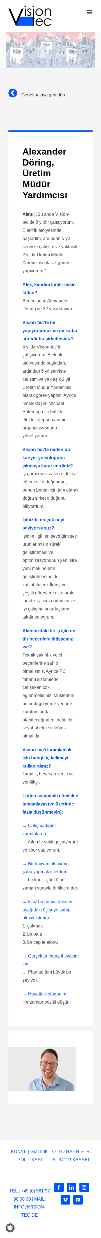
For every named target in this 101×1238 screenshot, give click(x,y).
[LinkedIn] (71, 1187)
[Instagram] (84, 1187)
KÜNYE (19, 1151)
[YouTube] (78, 1200)
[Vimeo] (65, 1200)
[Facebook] (59, 1187)
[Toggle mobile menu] (90, 12)
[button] (10, 1228)
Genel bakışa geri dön (42, 94)
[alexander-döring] (42, 1049)
